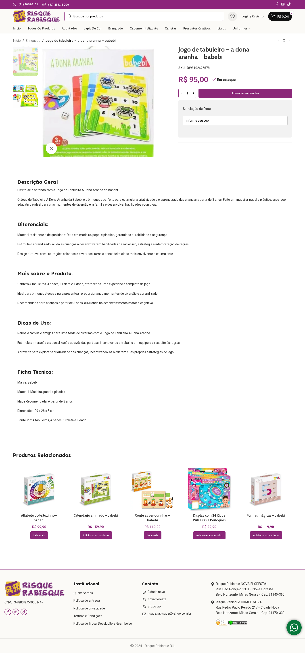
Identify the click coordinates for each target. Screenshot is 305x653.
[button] (96, 535)
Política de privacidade (89, 608)
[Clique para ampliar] (51, 148)
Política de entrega (86, 600)
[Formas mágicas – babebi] (266, 489)
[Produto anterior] (278, 41)
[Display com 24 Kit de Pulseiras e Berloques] (209, 489)
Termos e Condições (87, 616)
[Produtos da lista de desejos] (232, 16)
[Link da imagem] (34, 588)
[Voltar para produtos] (284, 41)
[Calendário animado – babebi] (96, 489)
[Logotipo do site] (36, 16)
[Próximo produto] (289, 41)
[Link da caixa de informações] (25, 4)
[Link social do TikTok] (289, 4)
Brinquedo (33, 41)
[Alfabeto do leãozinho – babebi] (39, 489)
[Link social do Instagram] (283, 4)
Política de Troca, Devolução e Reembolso (102, 623)
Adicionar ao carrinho (245, 93)
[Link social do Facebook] (277, 4)
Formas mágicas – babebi (266, 515)
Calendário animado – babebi (95, 515)
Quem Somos (83, 593)
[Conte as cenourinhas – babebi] (152, 489)
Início (17, 41)
